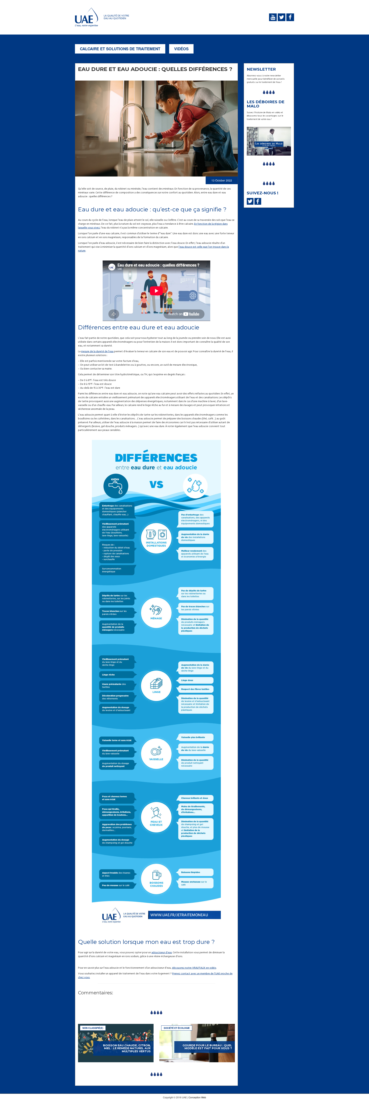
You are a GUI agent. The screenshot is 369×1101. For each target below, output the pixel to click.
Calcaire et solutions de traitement (120, 48)
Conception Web (197, 1097)
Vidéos (181, 48)
